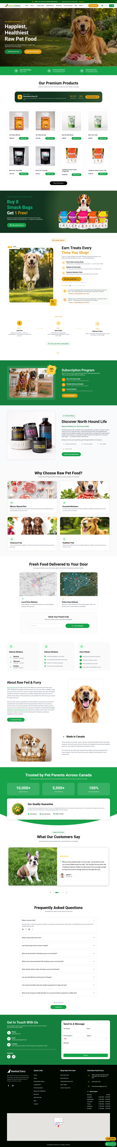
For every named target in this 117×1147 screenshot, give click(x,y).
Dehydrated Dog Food (66, 1081)
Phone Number (68, 1035)
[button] (26, 71)
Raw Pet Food (64, 1078)
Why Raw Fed (37, 1097)
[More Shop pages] (34, 5)
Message (66, 1043)
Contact (36, 1104)
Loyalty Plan (37, 1084)
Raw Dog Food (64, 1075)
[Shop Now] (116, 1)
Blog (35, 1100)
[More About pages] (83, 5)
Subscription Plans (39, 1081)
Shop (35, 1078)
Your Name (67, 1028)
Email (89, 1028)
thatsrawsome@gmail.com (19, 1040)
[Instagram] (12, 1085)
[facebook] (9, 1056)
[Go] (50, 892)
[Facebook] (8, 1085)
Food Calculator (38, 1088)
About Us (36, 1094)
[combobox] (97, 1038)
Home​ (35, 1075)
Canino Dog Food (65, 1088)
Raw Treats (63, 1084)
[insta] (13, 1056)
